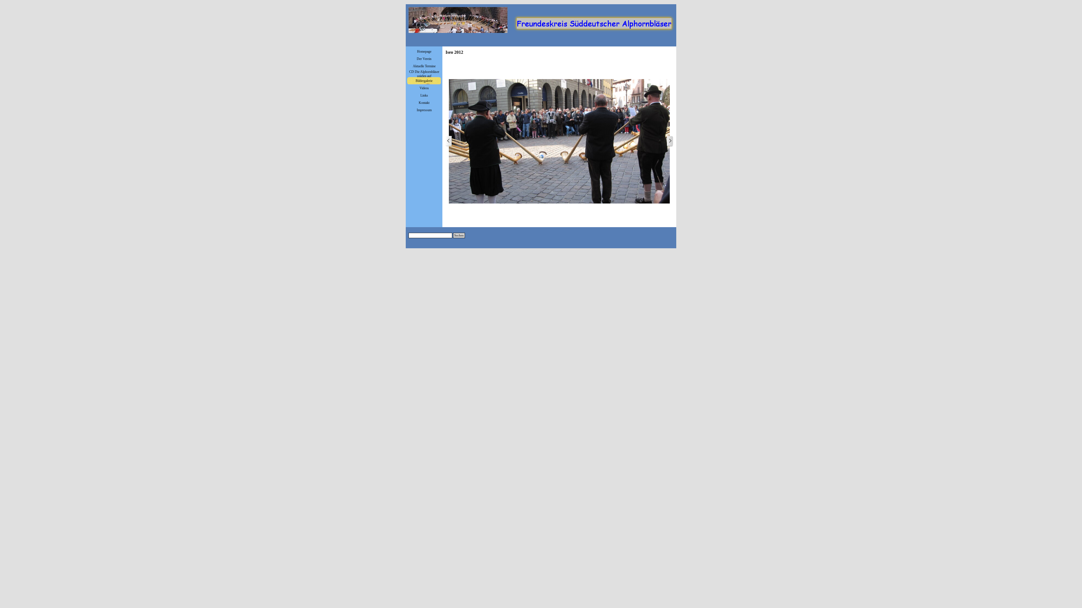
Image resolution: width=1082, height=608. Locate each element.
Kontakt (424, 103)
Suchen (459, 235)
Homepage (424, 51)
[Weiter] (669, 141)
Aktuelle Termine (424, 66)
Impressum (424, 110)
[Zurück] (448, 141)
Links (424, 95)
